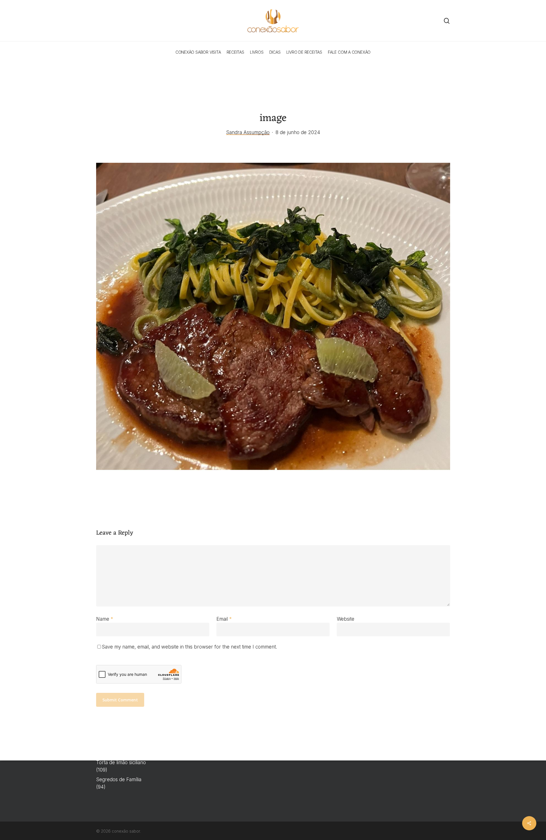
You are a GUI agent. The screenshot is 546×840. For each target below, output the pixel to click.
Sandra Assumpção (248, 132)
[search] (446, 21)
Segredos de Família (118, 779)
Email (224, 619)
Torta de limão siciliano (121, 762)
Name (104, 619)
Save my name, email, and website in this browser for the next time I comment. (189, 647)
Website (345, 619)
